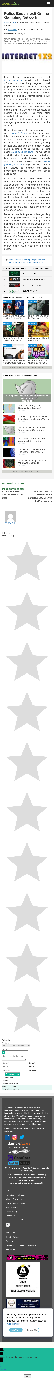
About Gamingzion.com (16, 1195)
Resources (10, 1249)
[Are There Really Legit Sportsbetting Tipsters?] (9, 408)
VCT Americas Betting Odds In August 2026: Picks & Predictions (33, 439)
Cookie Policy (11, 1211)
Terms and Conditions (15, 1203)
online (29, 262)
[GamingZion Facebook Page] (7, 1137)
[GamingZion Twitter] (22, 1137)
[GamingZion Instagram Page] (14, 1137)
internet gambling (13, 80)
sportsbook (38, 262)
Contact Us (10, 1216)
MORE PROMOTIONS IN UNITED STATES (27, 368)
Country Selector (13, 1237)
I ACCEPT (15, 1330)
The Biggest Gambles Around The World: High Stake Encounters (32, 450)
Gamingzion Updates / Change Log (21, 1245)
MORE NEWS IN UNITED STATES (27, 471)
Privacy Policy (12, 1207)
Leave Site (32, 1330)
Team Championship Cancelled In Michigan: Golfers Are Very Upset (33, 417)
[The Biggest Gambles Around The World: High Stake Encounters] (9, 452)
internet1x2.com (19, 133)
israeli (17, 262)
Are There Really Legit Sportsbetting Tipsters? (29, 406)
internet (41, 260)
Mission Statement (14, 1199)
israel (11, 262)
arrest (11, 260)
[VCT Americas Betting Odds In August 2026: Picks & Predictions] (9, 441)
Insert (27, 1376)
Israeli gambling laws (22, 152)
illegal (34, 260)
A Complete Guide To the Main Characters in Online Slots (33, 428)
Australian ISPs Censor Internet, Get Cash (12, 495)
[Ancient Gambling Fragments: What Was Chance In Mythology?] (9, 463)
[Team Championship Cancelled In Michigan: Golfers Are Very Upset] (9, 419)
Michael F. (12, 29)
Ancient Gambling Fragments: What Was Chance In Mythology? (32, 461)
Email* (31, 1066)
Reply (3, 1369)
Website (32, 1070)
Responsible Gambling (15, 1220)
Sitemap (9, 1241)
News (14, 23)
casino (18, 260)
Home (6, 23)
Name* (31, 1063)
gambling (26, 260)
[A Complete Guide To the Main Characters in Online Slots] (9, 430)
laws (23, 262)
